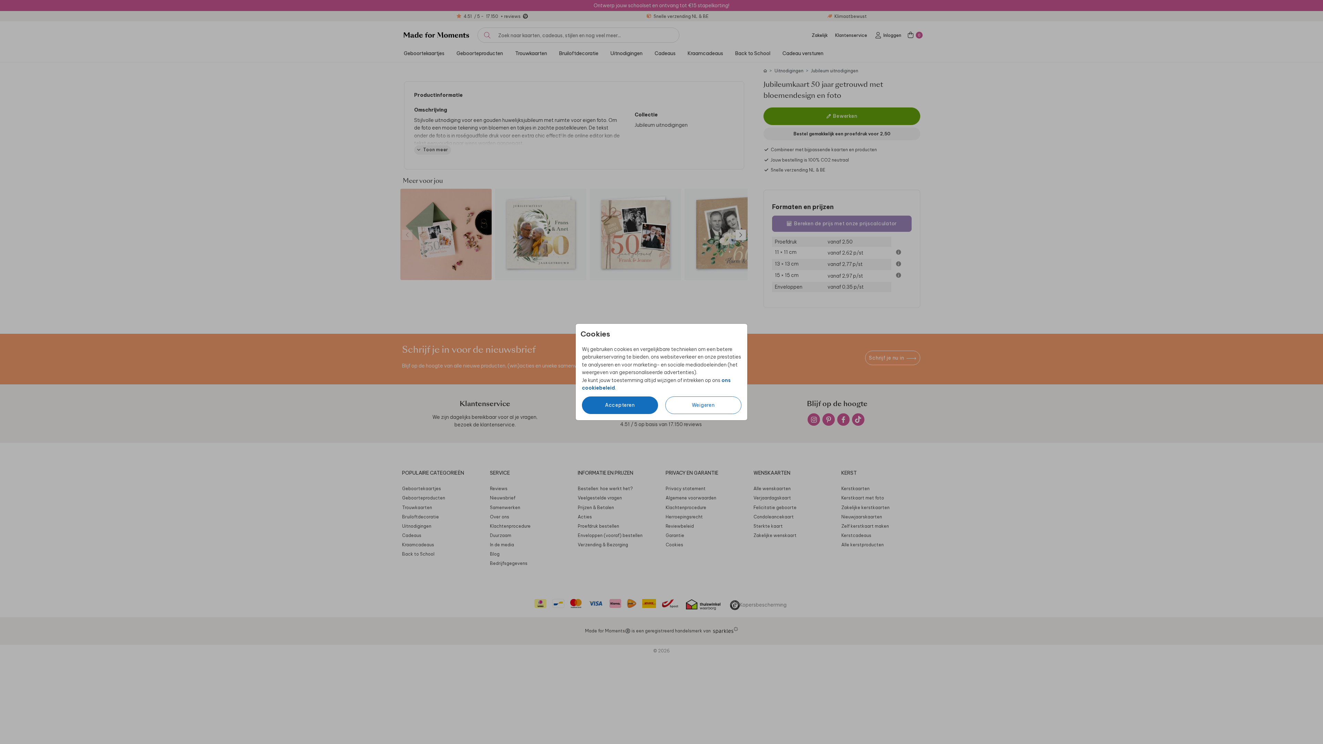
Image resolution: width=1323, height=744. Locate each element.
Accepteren (620, 405)
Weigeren (703, 405)
